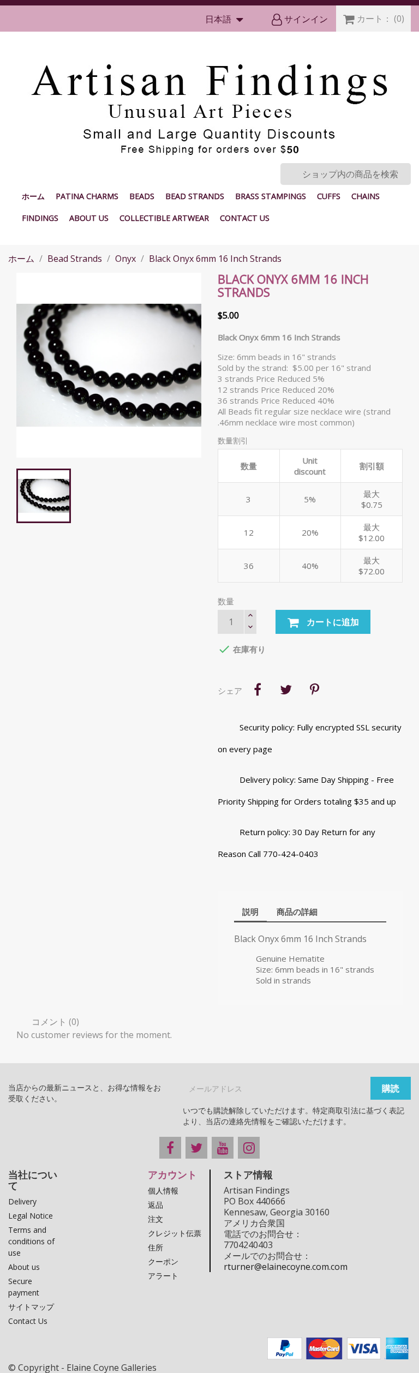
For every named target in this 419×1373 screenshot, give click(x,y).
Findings (40, 218)
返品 (155, 1205)
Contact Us (245, 218)
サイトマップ (31, 1307)
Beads (141, 196)
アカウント (172, 1174)
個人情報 (163, 1190)
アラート (163, 1275)
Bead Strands (194, 196)
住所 (155, 1247)
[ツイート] (286, 689)
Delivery (22, 1201)
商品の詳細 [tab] (297, 911)
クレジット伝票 (174, 1233)
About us (89, 218)
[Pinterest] (314, 689)
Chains (365, 196)
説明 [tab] (250, 911)
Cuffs (328, 196)
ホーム (33, 196)
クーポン (163, 1261)
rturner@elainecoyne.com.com (286, 1267)
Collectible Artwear (164, 218)
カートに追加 (331, 622)
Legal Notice (30, 1215)
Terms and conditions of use (31, 1241)
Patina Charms (87, 196)
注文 (155, 1219)
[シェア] (257, 689)
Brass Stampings (270, 196)
